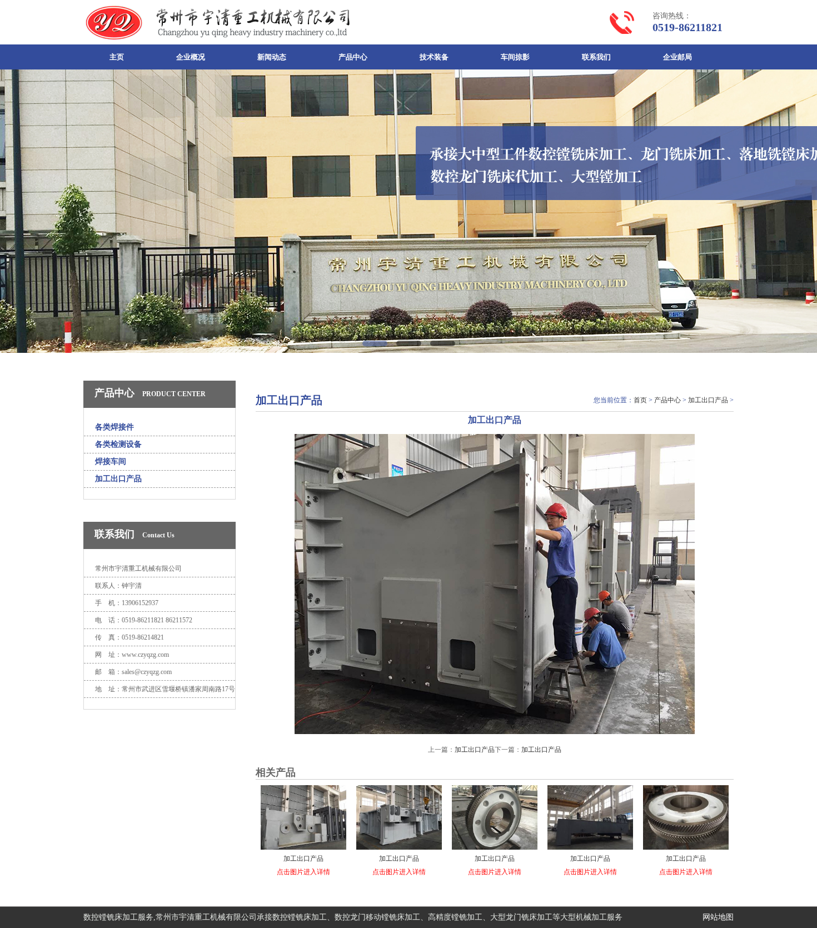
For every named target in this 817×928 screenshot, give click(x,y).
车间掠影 (515, 57)
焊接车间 (110, 461)
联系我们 (596, 57)
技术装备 (434, 57)
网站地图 (718, 917)
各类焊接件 (114, 427)
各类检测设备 (118, 444)
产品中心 (352, 57)
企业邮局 (677, 57)
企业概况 (190, 57)
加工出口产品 (118, 479)
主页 (116, 57)
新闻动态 (271, 57)
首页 (640, 400)
